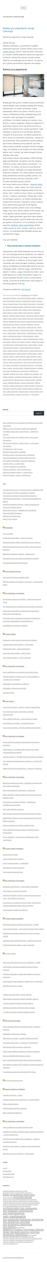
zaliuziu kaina (23, 391)
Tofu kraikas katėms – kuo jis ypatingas (17, 658)
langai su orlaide (11, 310)
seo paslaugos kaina (15, 1219)
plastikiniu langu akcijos (11, 324)
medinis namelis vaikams (31, 1201)
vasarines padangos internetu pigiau (14, 1238)
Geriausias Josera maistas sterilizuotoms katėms (20, 640)
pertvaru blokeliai (8, 1206)
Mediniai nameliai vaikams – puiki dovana (18, 472)
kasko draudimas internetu (19, 1194)
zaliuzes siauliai (16, 389)
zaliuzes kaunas (30, 380)
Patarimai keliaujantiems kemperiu (15, 563)
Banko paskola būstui (10, 1104)
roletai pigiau (32, 345)
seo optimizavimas (14, 1213)
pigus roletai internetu (26, 319)
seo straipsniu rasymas (16, 1222)
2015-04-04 (26, 289)
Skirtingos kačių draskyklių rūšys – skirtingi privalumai (22, 941)
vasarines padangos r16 (27, 1240)
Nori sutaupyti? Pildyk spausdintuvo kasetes (19, 493)
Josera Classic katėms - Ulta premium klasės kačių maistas (23, 929)
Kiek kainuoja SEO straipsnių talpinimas (17, 1047)
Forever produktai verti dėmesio (14, 466)
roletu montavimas (15, 362)
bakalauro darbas (21, 1191)
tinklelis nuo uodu (16, 374)
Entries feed (7, 1171)
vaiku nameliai (31, 1235)
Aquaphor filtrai (8, 693)
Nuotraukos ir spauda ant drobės (15, 891)
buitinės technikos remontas (12, 1193)
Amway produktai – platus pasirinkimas (17, 469)
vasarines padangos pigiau (11, 1240)
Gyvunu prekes (10, 634)
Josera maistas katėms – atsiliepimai (15, 863)
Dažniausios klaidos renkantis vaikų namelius (19, 1008)
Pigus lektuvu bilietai (13, 571)
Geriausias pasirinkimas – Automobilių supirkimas (20, 887)
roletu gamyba (31, 356)
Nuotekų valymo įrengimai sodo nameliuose (19, 455)
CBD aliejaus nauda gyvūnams (13, 868)
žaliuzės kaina (19, 380)
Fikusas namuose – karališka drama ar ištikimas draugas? (23, 757)
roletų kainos (12, 359)
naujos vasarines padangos (25, 1203)
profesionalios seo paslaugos (20, 1208)
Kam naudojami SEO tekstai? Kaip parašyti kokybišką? (22, 1060)
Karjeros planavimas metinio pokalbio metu (18, 825)
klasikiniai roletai (30, 307)
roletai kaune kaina (15, 336)
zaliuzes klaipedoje (27, 383)
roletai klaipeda (27, 336)
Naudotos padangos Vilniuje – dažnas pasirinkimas (21, 504)
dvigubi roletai (36, 184)
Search (5, 409)
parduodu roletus (32, 316)
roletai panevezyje (20, 345)
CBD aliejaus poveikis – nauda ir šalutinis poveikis (20, 1038)
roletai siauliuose (35, 351)
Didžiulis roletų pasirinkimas (22, 225)
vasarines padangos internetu (24, 1237)
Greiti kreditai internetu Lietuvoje (15, 1108)
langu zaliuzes (8, 313)
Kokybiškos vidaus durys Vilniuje (14, 688)
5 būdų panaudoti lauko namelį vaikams (17, 994)
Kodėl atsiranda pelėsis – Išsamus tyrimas (18, 538)
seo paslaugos (14, 1216)
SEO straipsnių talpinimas (14, 736)
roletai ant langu (14, 330)
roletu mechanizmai (25, 359)
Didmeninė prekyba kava (12, 516)
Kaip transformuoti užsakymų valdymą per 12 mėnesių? (23, 981)
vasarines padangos (9, 1237)
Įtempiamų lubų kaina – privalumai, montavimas (20, 1043)
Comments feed (8, 1174)
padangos (37, 1203)
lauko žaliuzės (28, 313)
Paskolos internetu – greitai (12, 1095)
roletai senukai (12, 351)
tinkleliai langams (30, 368)
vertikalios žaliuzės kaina (23, 377)
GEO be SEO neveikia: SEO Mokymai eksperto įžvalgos (22, 814)
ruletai (9, 368)
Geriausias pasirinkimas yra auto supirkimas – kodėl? (21, 962)
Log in (5, 1168)
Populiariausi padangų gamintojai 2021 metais (19, 1072)
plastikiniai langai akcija (17, 321)
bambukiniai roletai (29, 301)
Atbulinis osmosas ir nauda (12, 986)
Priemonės (9, 528)
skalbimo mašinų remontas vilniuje (23, 1229)
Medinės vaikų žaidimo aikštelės (14, 452)
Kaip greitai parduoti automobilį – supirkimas (19, 790)
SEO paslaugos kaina (12, 1021)
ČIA (23, 283)
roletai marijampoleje (30, 339)
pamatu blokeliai (33, 1204)
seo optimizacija (23, 1210)
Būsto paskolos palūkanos (12, 1113)
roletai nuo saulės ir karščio (21, 342)
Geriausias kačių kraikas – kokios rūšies (17, 653)
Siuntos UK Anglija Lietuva (12, 507)
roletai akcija (21, 327)
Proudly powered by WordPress (13, 1258)
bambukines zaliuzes (14, 301)
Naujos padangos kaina (14, 1080)
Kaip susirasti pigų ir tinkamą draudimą (23, 245)
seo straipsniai (35, 1219)
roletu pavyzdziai (12, 365)
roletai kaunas (32, 333)
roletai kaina (11, 333)
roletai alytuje (31, 327)
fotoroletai (31, 304)
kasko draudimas (26, 1193)
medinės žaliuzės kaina (17, 316)
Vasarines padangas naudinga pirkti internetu (19, 458)
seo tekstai (9, 1227)
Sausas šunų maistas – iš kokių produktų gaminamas (22, 728)
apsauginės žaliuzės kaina (27, 298)
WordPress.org (8, 1177)
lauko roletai (17, 313)
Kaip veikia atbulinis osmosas (13, 809)
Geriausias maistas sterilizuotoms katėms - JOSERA (21, 924)
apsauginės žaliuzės (10, 298)
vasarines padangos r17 (10, 1242)
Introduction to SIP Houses (12, 449)
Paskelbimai (25, 295)
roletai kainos (21, 333)
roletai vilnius (32, 354)
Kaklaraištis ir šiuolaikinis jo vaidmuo (16, 684)
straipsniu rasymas (28, 1232)
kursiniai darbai (23, 1197)
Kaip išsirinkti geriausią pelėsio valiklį (16, 577)
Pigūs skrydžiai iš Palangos (12, 513)
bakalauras (6, 1191)
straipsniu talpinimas (15, 1234)
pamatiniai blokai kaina (20, 1204)
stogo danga (10, 1232)
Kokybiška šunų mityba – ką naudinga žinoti (18, 723)
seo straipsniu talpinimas (17, 1224)
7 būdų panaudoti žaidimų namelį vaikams (18, 1003)
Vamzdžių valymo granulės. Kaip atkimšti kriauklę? (21, 558)
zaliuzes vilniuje (27, 389)
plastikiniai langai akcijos (34, 321)
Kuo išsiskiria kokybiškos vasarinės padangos (19, 461)
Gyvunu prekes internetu (14, 849)
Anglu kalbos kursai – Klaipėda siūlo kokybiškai (19, 510)
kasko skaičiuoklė (8, 1198)
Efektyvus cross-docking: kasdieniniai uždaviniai (20, 429)
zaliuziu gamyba (12, 391)
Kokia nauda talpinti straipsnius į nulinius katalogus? (21, 1051)
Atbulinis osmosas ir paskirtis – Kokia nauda (18, 1153)
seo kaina (8, 1210)
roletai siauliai (23, 351)
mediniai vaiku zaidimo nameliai (13, 1201)
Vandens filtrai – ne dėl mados (13, 464)
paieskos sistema (8, 1204)
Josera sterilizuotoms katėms (13, 859)
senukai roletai (18, 368)
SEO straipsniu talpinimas (14, 593)
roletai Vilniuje (9, 51)
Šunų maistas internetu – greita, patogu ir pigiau (20, 719)
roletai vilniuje (22, 354)
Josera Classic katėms (10, 854)
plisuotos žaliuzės (26, 324)
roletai (13, 327)
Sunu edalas (9, 701)
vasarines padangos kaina (34, 1238)
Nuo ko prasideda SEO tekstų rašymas (16, 1056)
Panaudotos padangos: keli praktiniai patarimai (20, 496)
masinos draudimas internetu (12, 1199)
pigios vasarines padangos (22, 1206)
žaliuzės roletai (29, 386)
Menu (23, 8)
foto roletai (23, 304)
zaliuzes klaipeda (14, 383)
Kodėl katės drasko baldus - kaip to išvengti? (18, 945)
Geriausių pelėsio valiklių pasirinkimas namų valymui (21, 542)
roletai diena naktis (27, 330)
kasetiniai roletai (17, 307)
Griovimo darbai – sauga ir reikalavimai (16, 475)
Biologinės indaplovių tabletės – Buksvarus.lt (19, 554)
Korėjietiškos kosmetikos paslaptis (15, 625)
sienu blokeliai (19, 1227)
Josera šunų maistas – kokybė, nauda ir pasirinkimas (21, 707)
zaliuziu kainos (34, 391)
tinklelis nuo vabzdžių (31, 374)
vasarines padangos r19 (10, 1243)
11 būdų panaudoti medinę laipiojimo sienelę (19, 1012)
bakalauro (13, 1191)
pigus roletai (12, 319)
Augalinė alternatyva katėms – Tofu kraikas (18, 644)
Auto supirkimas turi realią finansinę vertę (18, 1127)
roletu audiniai (20, 356)
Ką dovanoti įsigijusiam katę (13, 872)
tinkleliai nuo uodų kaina (19, 371)
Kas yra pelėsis (8, 534)
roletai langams (16, 339)
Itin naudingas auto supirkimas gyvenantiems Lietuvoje (23, 606)
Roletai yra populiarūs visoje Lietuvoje (18, 30)
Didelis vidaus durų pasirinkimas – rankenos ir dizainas (22, 768)
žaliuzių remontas (22, 394)
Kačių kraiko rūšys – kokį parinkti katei (16, 649)
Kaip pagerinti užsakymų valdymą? (15, 910)
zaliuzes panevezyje (17, 386)
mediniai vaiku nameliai (28, 1199)
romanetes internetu (26, 365)
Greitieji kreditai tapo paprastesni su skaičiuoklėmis (21, 1100)
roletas (11, 356)
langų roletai (22, 310)
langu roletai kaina (34, 310)
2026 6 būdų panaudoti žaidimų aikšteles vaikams (20, 999)
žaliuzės (35, 377)
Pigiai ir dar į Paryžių (10, 519)
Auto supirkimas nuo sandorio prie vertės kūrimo (20, 672)
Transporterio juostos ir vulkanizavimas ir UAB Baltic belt (23, 490)
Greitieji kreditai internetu (15, 1089)
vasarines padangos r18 (25, 1242)
